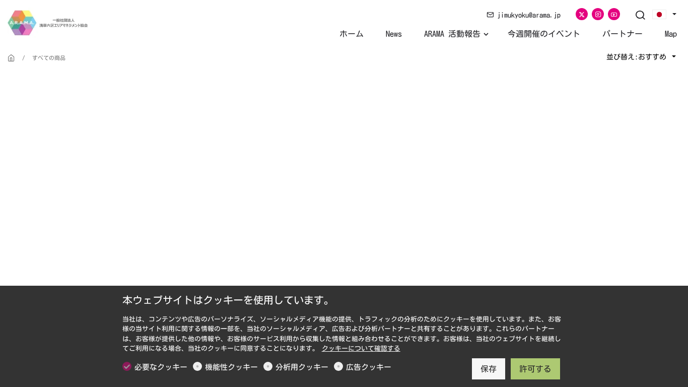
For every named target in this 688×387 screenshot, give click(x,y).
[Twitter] (582, 14)
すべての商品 (48, 57)
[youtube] (614, 14)
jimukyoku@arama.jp (527, 15)
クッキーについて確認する (361, 348)
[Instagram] (598, 14)
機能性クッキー (231, 367)
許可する (535, 369)
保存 (488, 369)
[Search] (640, 16)
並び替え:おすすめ (638, 56)
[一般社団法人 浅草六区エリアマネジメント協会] (50, 22)
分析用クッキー (302, 367)
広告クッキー (368, 367)
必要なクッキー (160, 367)
